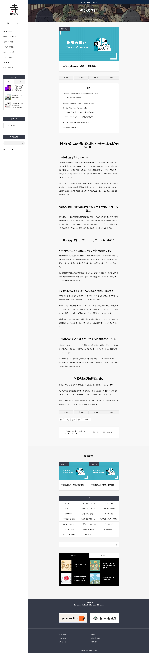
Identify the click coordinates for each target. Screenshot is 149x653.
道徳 (61, 420)
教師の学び (64, 29)
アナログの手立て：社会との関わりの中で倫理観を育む (79, 112)
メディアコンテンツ (89, 508)
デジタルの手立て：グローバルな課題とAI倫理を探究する (80, 117)
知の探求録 (68, 514)
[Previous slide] (55, 476)
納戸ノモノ (68, 508)
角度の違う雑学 (88, 529)
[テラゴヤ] (14, 9)
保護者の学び (108, 529)
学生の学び (109, 524)
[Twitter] (7, 149)
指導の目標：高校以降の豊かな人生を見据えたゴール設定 (79, 103)
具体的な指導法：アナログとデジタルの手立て (76, 108)
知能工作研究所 (8, 67)
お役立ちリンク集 (8, 52)
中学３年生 (87, 420)
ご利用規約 (94, 642)
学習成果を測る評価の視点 (70, 127)
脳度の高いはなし (88, 514)
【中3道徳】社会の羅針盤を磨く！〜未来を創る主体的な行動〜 (80, 93)
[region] (14, 326)
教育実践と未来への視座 (108, 519)
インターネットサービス (108, 508)
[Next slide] (122, 476)
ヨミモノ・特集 (8, 42)
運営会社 (93, 634)
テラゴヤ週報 (7, 57)
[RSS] (12, 149)
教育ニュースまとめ (9, 37)
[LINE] (4, 149)
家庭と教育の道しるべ (88, 519)
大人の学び (68, 503)
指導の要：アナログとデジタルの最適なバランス (76, 122)
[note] (9, 149)
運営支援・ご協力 (96, 638)
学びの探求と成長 (68, 519)
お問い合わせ (62, 642)
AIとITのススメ (68, 524)
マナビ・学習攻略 (8, 47)
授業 (79, 420)
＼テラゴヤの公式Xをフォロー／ (89, 2)
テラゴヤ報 (109, 503)
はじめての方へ (8, 31)
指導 (73, 420)
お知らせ (6, 62)
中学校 (67, 420)
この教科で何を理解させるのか (72, 97)
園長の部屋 (109, 514)
